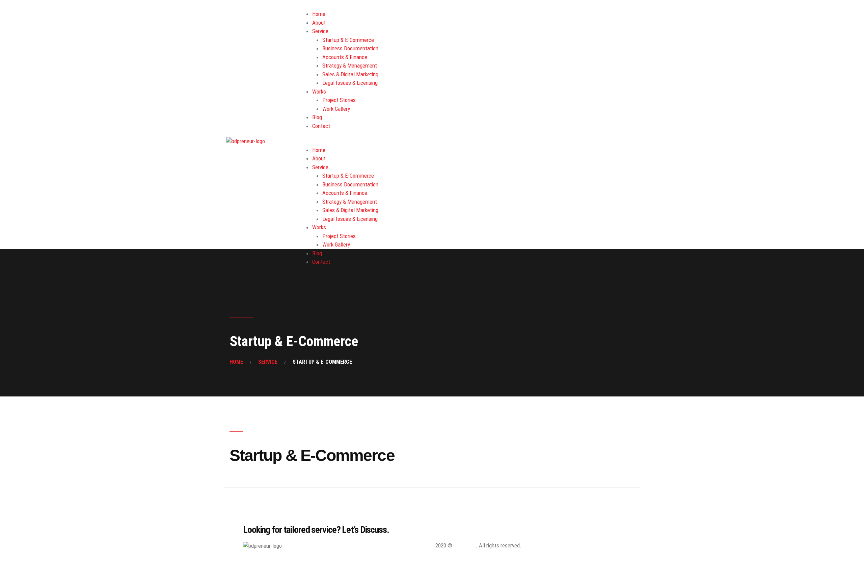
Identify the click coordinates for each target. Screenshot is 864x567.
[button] (470, 141)
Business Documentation (350, 48)
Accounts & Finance (344, 57)
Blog (317, 117)
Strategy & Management (349, 65)
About (319, 22)
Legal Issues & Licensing (350, 82)
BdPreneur (465, 545)
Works (319, 91)
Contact (321, 126)
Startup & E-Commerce (348, 39)
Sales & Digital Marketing (350, 74)
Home (318, 13)
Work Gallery (336, 108)
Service (320, 31)
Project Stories (339, 100)
